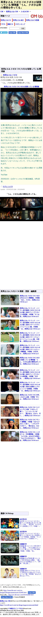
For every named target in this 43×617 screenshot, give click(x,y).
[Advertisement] (21, 51)
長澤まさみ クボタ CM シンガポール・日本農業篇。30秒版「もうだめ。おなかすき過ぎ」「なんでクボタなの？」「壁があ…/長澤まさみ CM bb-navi (30, 436)
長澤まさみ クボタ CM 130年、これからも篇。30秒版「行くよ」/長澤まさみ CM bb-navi (30, 397)
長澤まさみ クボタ (10, 75)
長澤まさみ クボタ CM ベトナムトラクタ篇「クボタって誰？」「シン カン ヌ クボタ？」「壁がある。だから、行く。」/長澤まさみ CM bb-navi (30, 411)
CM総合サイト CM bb (15, 608)
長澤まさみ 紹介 (18, 20)
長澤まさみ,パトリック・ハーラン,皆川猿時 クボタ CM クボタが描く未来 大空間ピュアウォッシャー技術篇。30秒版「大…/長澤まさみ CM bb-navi (30, 387)
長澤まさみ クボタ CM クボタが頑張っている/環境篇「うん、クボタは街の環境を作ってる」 (21, 5)
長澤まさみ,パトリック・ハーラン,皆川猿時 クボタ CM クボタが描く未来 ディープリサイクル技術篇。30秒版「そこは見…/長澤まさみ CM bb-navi (30, 312)
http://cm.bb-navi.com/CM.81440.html (20, 595)
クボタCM (25, 12)
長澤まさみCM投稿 (32, 20)
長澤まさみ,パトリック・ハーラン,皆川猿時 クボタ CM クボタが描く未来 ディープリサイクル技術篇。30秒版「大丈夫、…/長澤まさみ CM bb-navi (30, 374)
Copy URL (12, 32)
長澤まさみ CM (12, 12)
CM (1, 12)
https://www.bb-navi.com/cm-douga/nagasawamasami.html (19, 605)
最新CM (10, 24)
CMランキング (20, 24)
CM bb (3, 24)
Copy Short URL (23, 32)
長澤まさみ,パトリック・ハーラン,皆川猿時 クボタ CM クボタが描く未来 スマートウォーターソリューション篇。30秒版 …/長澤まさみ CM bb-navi (30, 337)
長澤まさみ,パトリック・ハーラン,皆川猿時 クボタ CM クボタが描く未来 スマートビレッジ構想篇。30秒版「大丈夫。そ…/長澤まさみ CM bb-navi (30, 349)
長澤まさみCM (6, 20)
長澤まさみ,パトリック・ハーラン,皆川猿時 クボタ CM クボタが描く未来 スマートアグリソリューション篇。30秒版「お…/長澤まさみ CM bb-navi (30, 325)
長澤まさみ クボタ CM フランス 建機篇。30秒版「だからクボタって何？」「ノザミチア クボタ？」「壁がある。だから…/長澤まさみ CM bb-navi (30, 424)
